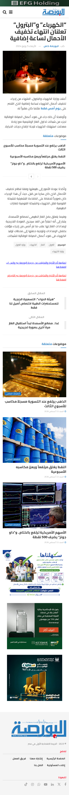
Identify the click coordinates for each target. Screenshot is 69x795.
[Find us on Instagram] (32, 784)
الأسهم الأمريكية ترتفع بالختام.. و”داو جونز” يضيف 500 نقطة (37, 165)
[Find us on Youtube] (45, 784)
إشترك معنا (36, 758)
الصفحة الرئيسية (56, 758)
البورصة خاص (51, 46)
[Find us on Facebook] (65, 784)
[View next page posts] (31, 176)
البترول (51, 245)
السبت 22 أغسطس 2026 (54, 411)
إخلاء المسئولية (56, 765)
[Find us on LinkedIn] (52, 784)
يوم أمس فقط (51, 108)
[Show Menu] (11, 12)
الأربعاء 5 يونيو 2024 (26, 46)
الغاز (43, 245)
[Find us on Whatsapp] (39, 784)
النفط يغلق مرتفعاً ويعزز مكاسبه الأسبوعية (37, 156)
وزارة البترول (20, 245)
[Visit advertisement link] (34, 3)
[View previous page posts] (38, 176)
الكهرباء (33, 245)
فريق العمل (19, 758)
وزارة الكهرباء (58, 251)
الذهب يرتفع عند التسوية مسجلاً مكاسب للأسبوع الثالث (34, 147)
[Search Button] (4, 12)
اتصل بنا (38, 765)
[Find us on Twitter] (59, 784)
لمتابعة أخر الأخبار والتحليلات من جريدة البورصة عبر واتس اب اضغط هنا (36, 264)
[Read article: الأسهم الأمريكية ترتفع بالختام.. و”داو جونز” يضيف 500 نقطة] (34, 505)
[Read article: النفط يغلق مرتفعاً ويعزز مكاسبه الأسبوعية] (34, 440)
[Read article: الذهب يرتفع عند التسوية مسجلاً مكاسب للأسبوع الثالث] (34, 374)
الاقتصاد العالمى (13, 393)
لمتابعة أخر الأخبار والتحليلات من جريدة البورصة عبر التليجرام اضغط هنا (36, 277)
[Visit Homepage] (53, 12)
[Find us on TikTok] (25, 784)
